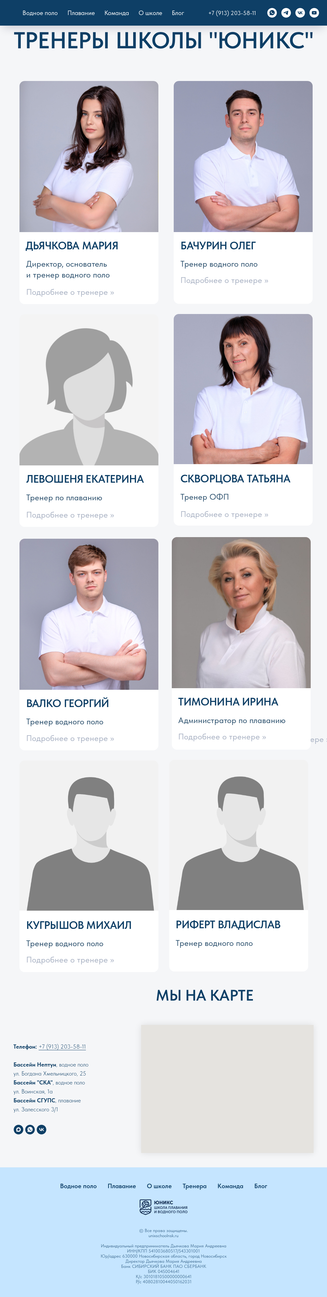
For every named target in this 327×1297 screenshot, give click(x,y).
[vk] (300, 13)
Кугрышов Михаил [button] (79, 925)
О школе (159, 1186)
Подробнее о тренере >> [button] (70, 292)
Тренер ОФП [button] (204, 497)
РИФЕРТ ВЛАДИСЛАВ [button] (228, 924)
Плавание (81, 13)
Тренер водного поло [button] (219, 264)
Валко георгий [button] (67, 703)
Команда (230, 1186)
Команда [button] (116, 13)
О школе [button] (150, 13)
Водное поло (40, 13)
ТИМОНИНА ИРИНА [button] (228, 701)
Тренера (195, 1186)
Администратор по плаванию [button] (231, 720)
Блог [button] (178, 13)
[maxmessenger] (18, 1129)
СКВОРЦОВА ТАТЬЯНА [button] (235, 478)
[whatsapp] (272, 13)
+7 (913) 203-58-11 (232, 13)
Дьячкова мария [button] (72, 245)
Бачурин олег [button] (217, 245)
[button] (238, 835)
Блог (260, 1186)
